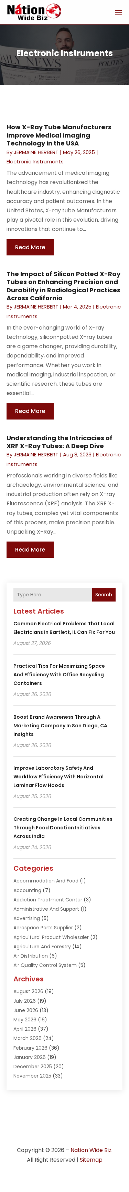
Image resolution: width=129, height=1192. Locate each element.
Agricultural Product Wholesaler (51, 937)
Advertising (26, 918)
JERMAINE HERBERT (36, 152)
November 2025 (32, 1075)
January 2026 (29, 1057)
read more (30, 247)
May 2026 (24, 1019)
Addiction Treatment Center (47, 899)
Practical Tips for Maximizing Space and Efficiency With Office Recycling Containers (59, 675)
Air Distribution (30, 955)
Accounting (27, 890)
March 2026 (27, 1038)
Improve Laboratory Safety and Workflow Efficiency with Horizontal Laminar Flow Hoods (58, 777)
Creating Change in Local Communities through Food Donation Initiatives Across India (62, 828)
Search (103, 594)
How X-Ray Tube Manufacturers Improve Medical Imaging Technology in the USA (59, 135)
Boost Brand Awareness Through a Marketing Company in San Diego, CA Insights (60, 726)
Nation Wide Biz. (91, 1150)
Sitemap (91, 1160)
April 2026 (24, 1029)
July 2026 (24, 1001)
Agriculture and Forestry (42, 946)
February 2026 (30, 1047)
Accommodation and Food (45, 880)
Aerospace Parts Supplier (43, 927)
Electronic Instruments (35, 161)
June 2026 (25, 1010)
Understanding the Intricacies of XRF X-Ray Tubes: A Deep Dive (59, 442)
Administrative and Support (46, 909)
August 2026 (28, 991)
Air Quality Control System (45, 965)
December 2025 (32, 1066)
